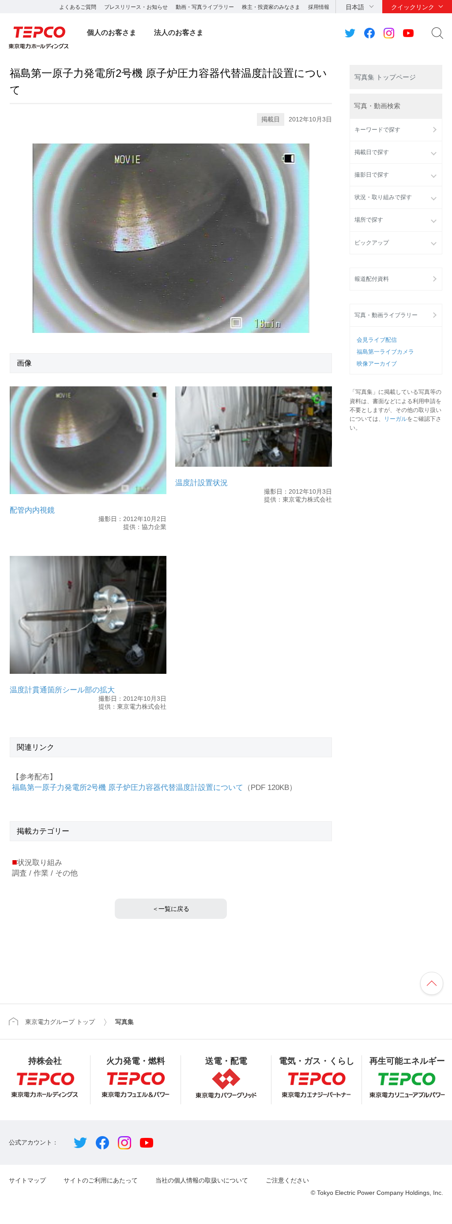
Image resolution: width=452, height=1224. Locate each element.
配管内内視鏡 (32, 510)
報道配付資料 (371, 279)
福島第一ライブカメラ (385, 352)
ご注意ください (287, 1180)
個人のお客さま (111, 32)
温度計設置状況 (201, 483)
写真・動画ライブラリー (386, 315)
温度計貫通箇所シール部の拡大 (62, 690)
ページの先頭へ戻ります (431, 983)
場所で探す (368, 220)
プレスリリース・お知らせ (136, 7)
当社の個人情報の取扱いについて (201, 1180)
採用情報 (318, 7)
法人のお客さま (178, 32)
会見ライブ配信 (377, 340)
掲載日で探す (371, 152)
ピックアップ (371, 243)
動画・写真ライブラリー (205, 7)
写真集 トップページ (385, 77)
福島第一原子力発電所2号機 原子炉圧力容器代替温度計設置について (127, 787)
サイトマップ (27, 1180)
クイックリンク (412, 7)
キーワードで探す (377, 130)
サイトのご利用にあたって (101, 1180)
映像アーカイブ (377, 364)
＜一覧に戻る (170, 908)
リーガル (395, 419)
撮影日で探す (371, 175)
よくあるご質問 (77, 7)
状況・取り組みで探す (383, 197)
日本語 (355, 7)
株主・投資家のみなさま (271, 7)
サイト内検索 (437, 33)
